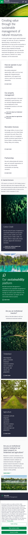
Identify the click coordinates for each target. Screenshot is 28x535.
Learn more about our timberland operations (14, 113)
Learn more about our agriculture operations (14, 117)
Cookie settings (14, 523)
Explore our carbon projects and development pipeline (12, 247)
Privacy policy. (10, 521)
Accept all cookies (14, 532)
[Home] (2, 2)
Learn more (8, 84)
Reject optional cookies (14, 528)
